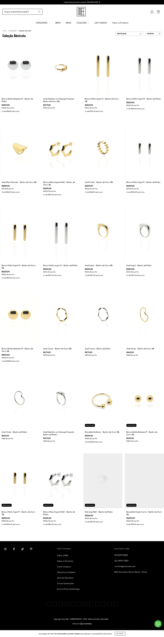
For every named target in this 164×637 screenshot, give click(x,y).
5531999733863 (121, 555)
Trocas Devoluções (65, 583)
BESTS (58, 23)
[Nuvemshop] (82, 624)
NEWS (68, 23)
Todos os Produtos (120, 23)
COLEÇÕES (81, 23)
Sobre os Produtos (65, 561)
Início (4, 31)
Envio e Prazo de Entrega (68, 589)
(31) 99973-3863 (121, 561)
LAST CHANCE (100, 23)
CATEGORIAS (42, 23)
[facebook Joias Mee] (14, 549)
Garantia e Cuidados (66, 572)
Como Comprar (64, 566)
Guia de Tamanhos (65, 578)
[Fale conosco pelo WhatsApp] (158, 623)
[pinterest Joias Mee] (31, 549)
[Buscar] (39, 11)
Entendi (120, 633)
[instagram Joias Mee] (5, 549)
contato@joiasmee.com (124, 566)
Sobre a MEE (62, 555)
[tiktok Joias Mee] (23, 549)
